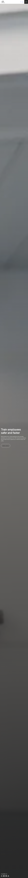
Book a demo (6, 445)
